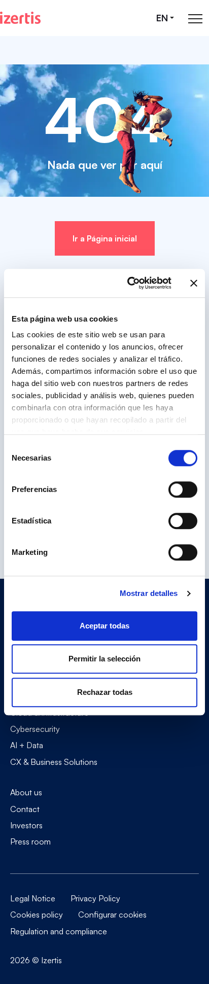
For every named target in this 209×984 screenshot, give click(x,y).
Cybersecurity (35, 729)
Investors (26, 825)
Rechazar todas (104, 692)
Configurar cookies (112, 914)
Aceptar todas (104, 625)
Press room (30, 841)
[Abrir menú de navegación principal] (195, 18)
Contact (25, 809)
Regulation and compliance (58, 931)
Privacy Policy (95, 898)
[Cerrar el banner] (193, 283)
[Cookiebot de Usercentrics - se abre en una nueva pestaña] (129, 283)
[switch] (182, 489)
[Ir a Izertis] (20, 18)
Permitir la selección (104, 658)
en (162, 18)
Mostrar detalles (149, 593)
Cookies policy (36, 914)
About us (26, 792)
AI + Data (26, 745)
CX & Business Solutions (53, 761)
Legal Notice (32, 898)
